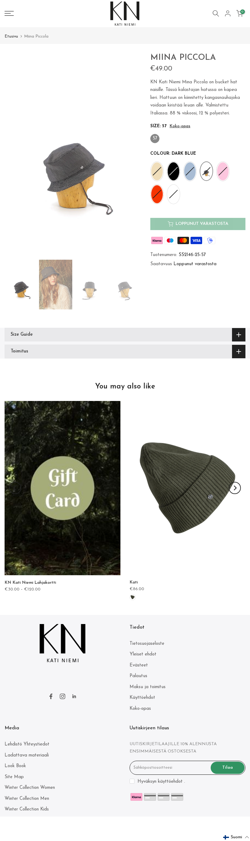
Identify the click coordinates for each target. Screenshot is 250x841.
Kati (134, 582)
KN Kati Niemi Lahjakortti (30, 582)
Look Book (15, 766)
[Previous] (15, 488)
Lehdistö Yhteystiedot (27, 744)
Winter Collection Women (30, 787)
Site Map (14, 777)
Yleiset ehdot (143, 654)
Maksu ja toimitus (148, 687)
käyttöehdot (170, 781)
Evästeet (139, 665)
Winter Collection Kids (27, 809)
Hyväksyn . (161, 781)
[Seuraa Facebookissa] (51, 696)
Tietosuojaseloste (147, 643)
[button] (236, 837)
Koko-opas (180, 126)
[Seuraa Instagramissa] (62, 696)
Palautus (138, 676)
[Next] (235, 488)
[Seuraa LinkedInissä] (74, 696)
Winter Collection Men (27, 798)
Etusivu (11, 36)
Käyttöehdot (142, 697)
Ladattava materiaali (27, 755)
